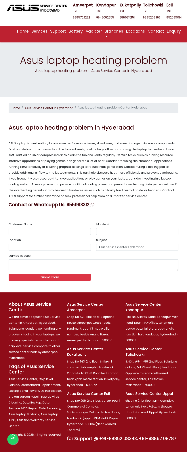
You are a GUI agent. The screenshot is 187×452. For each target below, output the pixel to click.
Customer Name (20, 224)
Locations (135, 31)
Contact (156, 31)
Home (23, 31)
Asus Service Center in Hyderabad (48, 108)
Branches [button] (114, 31)
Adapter (94, 31)
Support (58, 31)
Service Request (20, 256)
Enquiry (174, 31)
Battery (76, 31)
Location (15, 240)
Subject (101, 240)
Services (39, 31)
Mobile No (103, 224)
